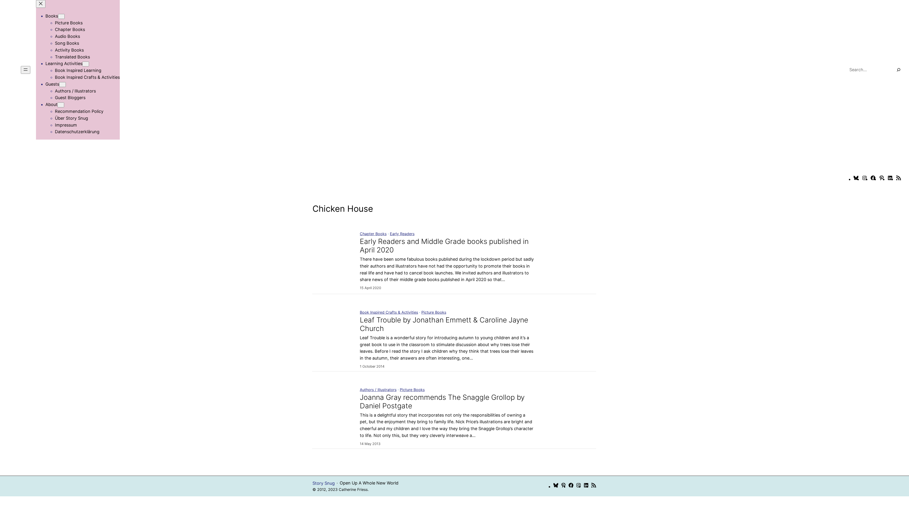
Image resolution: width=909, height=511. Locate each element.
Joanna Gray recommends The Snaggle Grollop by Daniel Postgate (442, 401)
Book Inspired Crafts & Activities (389, 312)
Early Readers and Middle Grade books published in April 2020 (444, 245)
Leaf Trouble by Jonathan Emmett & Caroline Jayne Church (444, 324)
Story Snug (323, 483)
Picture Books (433, 312)
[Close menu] (40, 4)
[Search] (898, 69)
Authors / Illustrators (378, 389)
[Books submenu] (61, 16)
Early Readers (402, 233)
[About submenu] (61, 104)
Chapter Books (373, 233)
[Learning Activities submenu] (85, 64)
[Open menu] (25, 70)
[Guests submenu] (62, 84)
